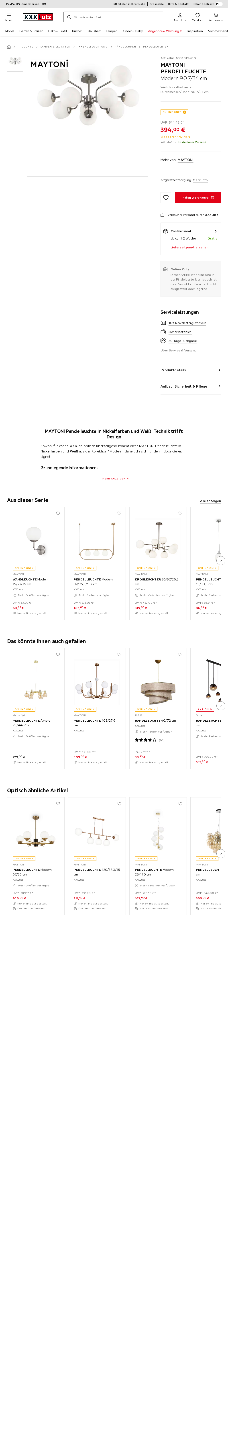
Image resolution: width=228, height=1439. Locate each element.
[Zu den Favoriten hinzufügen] (166, 197)
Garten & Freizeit (31, 31)
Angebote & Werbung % (165, 31)
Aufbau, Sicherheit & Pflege (184, 386)
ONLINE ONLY (172, 112)
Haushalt (94, 31)
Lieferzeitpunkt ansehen (189, 247)
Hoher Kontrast (203, 4)
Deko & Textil (57, 31)
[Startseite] (9, 47)
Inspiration (195, 31)
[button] (15, 64)
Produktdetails (173, 370)
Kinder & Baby (133, 31)
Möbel (9, 31)
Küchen (77, 31)
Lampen (111, 31)
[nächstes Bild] (220, 560)
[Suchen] (69, 17)
